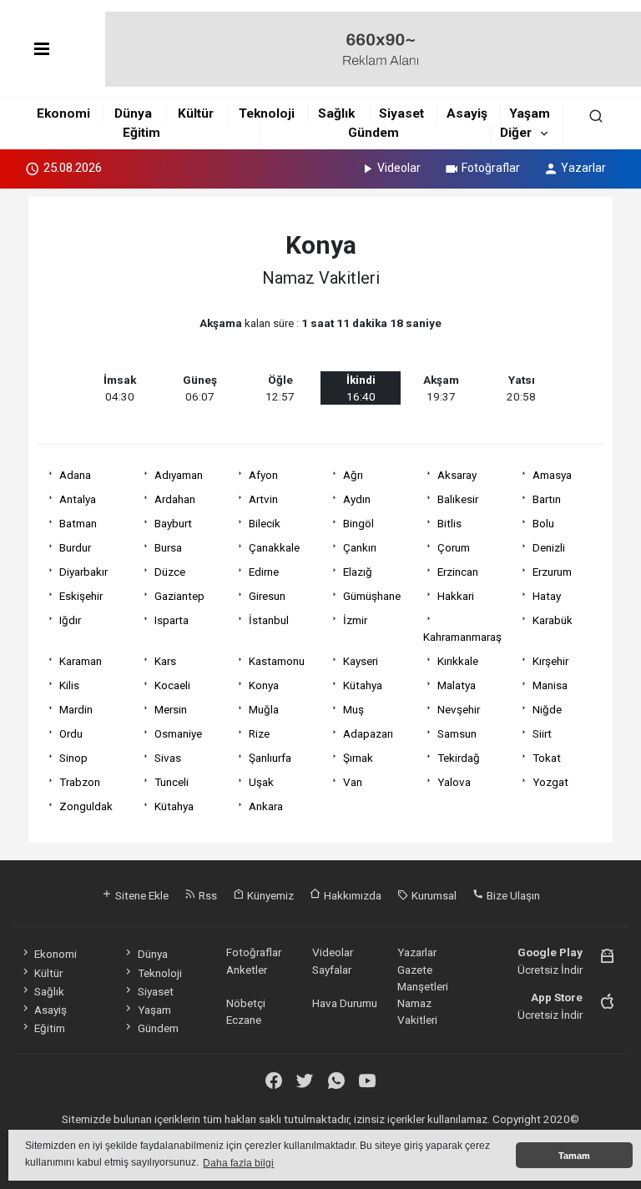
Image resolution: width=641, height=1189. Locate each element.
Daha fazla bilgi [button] (238, 1163)
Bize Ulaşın (512, 895)
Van (352, 781)
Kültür (196, 113)
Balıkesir (457, 499)
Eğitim (141, 132)
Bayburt (173, 523)
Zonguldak (86, 806)
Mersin (170, 709)
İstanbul (269, 620)
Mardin (76, 709)
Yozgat (550, 781)
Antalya (77, 499)
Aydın (357, 499)
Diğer (516, 132)
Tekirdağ (458, 757)
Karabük (552, 620)
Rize (259, 733)
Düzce (169, 571)
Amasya (552, 474)
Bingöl (358, 523)
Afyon (263, 474)
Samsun (457, 733)
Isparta (171, 620)
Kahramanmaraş (462, 636)
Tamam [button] (574, 1156)
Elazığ (357, 571)
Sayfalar (331, 969)
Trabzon (79, 781)
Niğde (547, 709)
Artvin (263, 499)
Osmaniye (178, 733)
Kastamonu (277, 661)
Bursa (168, 547)
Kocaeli (172, 685)
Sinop (73, 757)
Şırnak (358, 757)
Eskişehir (81, 595)
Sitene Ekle (141, 895)
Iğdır (70, 620)
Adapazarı (368, 733)
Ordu (71, 733)
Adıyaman (178, 474)
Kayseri (360, 661)
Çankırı (359, 547)
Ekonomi (63, 113)
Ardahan (174, 499)
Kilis (69, 685)
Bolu (543, 523)
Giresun (267, 595)
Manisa (550, 685)
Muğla (264, 709)
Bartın (546, 499)
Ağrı (353, 474)
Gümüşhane (372, 595)
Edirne (264, 571)
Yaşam (529, 113)
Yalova (454, 781)
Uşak (261, 781)
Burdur (75, 547)
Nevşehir (458, 709)
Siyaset (401, 113)
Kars (165, 661)
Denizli (548, 547)
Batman (78, 523)
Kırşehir (550, 661)
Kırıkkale (457, 661)
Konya (264, 685)
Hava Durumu (344, 1003)
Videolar (399, 167)
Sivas (167, 757)
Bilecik (264, 523)
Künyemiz (269, 895)
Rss (206, 895)
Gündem (373, 132)
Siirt (542, 733)
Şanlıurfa (270, 757)
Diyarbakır (83, 571)
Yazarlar (583, 167)
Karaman (80, 661)
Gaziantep (179, 595)
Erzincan (457, 571)
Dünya (133, 113)
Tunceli (171, 781)
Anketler (246, 969)
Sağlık (336, 113)
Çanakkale (274, 547)
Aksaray (457, 474)
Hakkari (455, 595)
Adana (75, 474)
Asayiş (467, 113)
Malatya (456, 685)
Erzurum (552, 571)
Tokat (546, 757)
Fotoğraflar (491, 167)
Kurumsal (433, 895)
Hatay (546, 595)
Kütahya (362, 685)
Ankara (266, 806)
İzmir (355, 620)
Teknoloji (267, 113)
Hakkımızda (351, 895)
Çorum (453, 547)
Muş (353, 709)
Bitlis (449, 523)
